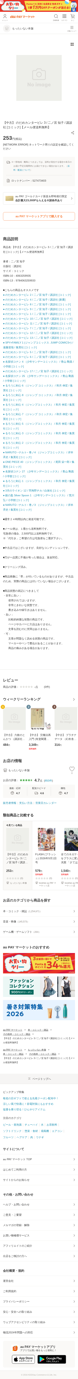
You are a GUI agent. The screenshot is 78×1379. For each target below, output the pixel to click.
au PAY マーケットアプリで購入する (39, 216)
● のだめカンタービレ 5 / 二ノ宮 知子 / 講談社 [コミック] (37, 352)
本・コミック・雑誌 (38, 1030)
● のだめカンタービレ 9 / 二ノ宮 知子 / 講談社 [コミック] (37, 309)
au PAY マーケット (12, 1030)
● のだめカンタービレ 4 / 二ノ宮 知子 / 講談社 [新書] (34, 299)
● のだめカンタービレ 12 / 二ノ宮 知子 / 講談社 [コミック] (37, 333)
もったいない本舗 (37, 1049)
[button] (72, 132)
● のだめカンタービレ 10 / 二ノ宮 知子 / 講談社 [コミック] (37, 318)
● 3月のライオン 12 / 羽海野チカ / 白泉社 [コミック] (34, 490)
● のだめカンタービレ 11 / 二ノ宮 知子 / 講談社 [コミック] (37, 323)
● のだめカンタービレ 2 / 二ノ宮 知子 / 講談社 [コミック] (37, 294)
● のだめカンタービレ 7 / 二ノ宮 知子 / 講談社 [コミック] (37, 328)
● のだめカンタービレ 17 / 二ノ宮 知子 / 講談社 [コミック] (37, 371)
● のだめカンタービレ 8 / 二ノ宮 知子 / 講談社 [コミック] (37, 304)
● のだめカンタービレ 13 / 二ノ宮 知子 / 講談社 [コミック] (37, 337)
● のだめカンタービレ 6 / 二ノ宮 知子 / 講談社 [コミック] (37, 356)
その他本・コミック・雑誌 (16, 1034)
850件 (48, 780)
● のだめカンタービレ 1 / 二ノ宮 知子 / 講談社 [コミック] (37, 313)
